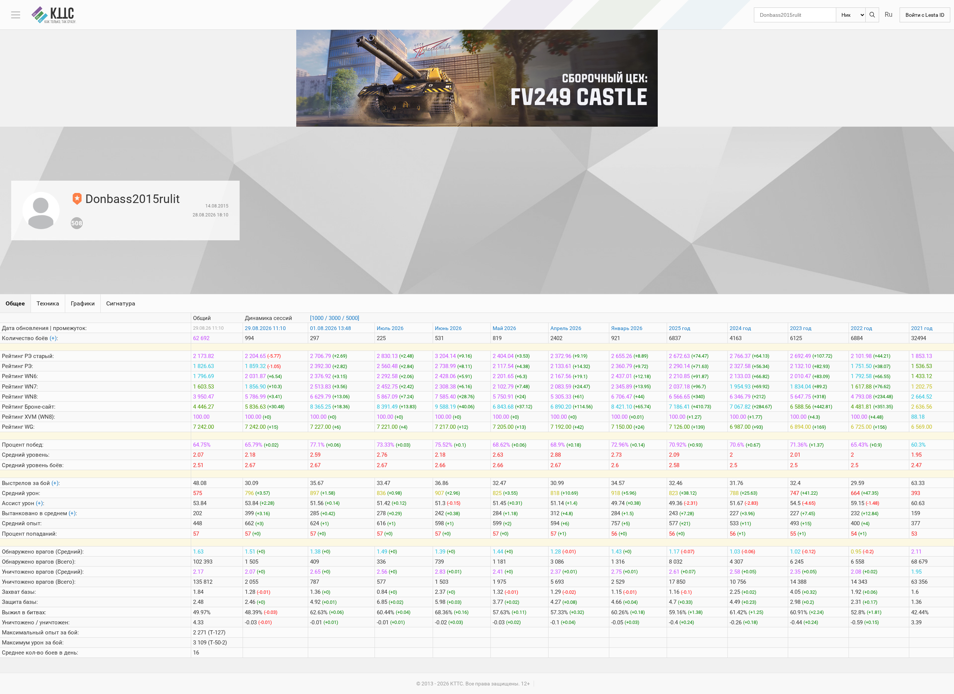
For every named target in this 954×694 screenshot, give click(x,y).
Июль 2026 (390, 328)
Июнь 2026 (448, 328)
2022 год (861, 328)
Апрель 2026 (565, 328)
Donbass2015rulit (132, 199)
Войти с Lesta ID (925, 15)
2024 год (740, 328)
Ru (889, 14)
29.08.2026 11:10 (265, 328)
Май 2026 (504, 328)
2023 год (800, 328)
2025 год (679, 328)
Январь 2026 (626, 328)
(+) (53, 338)
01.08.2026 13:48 (330, 328)
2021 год (921, 328)
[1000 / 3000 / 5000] (334, 318)
